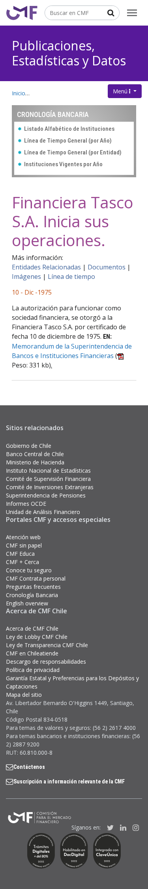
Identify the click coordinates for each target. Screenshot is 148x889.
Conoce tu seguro (29, 570)
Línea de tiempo (71, 276)
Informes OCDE (26, 503)
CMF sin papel (24, 545)
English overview (27, 603)
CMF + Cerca (22, 562)
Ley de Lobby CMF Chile (36, 636)
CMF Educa (20, 553)
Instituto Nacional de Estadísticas (48, 470)
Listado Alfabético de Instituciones (69, 128)
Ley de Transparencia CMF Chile (47, 645)
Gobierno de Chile (28, 445)
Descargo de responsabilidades (46, 661)
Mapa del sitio (24, 694)
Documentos (107, 267)
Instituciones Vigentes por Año (63, 164)
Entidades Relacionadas (46, 267)
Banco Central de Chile (35, 454)
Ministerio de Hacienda (35, 462)
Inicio (18, 93)
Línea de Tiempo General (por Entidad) (73, 152)
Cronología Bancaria (32, 595)
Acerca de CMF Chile (32, 628)
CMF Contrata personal (36, 578)
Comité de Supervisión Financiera (48, 479)
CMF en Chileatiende (32, 653)
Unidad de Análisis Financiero (43, 512)
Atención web (23, 537)
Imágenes (26, 276)
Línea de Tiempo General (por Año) (68, 140)
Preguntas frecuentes (33, 586)
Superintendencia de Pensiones (46, 495)
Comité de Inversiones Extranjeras (50, 487)
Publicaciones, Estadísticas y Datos (69, 53)
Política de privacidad (33, 670)
